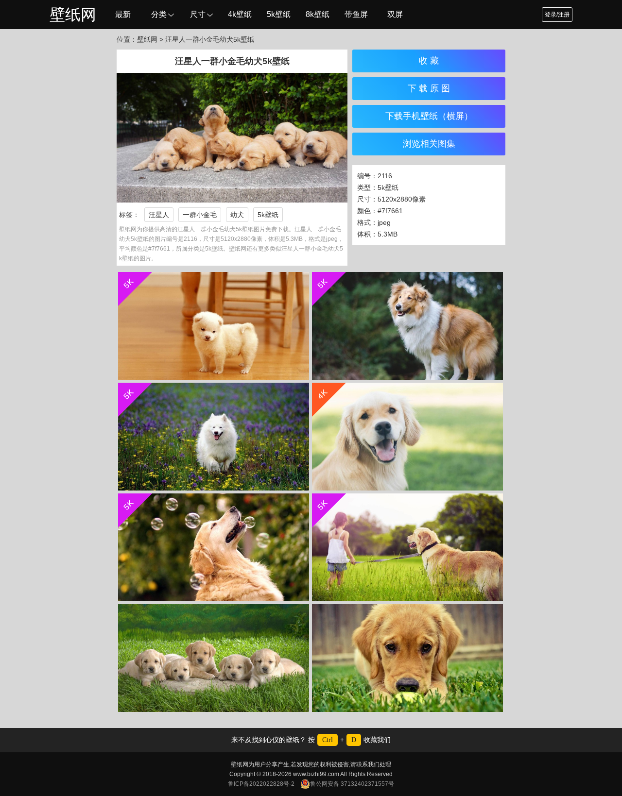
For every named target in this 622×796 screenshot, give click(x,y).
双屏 (395, 14)
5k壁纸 (279, 14)
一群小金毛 (200, 215)
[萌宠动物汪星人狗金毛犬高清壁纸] (407, 658)
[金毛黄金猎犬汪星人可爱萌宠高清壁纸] (213, 658)
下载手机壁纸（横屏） (429, 116)
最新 (123, 14)
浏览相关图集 (429, 144)
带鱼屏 (356, 14)
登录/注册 (557, 14)
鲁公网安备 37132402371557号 (352, 783)
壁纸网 (73, 14)
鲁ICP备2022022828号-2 (261, 783)
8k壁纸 (317, 14)
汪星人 (159, 215)
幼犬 (237, 215)
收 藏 (429, 61)
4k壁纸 (240, 14)
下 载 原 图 (429, 88)
